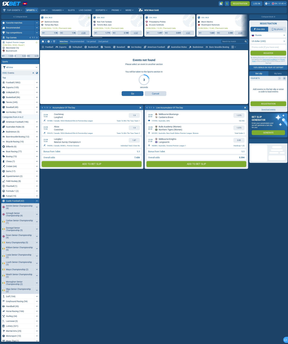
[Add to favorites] (36, 42)
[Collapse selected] (33, 73)
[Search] (246, 41)
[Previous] (30, 37)
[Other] (234, 47)
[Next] (37, 37)
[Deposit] (227, 3)
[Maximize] (36, 22)
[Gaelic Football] (48, 41)
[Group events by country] (37, 73)
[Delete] (140, 107)
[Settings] (267, 3)
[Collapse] (36, 200)
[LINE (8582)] (43, 41)
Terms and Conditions (269, 59)
